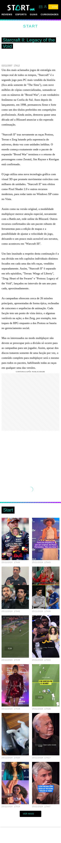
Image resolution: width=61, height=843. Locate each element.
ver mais (28, 813)
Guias (33, 14)
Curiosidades (49, 14)
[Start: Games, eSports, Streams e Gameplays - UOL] (19, 8)
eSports (20, 14)
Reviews (7, 14)
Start (30, 26)
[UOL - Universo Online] (32, 9)
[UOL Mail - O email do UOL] (41, 7)
